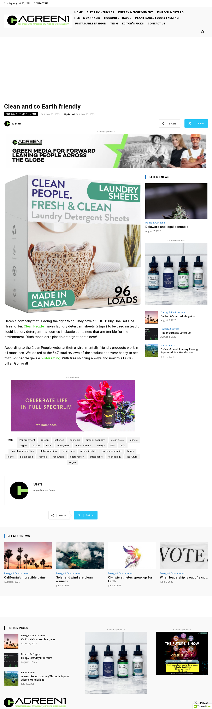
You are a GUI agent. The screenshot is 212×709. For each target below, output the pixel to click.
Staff (18, 123)
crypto (23, 445)
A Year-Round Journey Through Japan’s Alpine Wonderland (179, 351)
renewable (58, 456)
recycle (43, 456)
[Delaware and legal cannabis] (176, 201)
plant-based (26, 456)
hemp (130, 451)
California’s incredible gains (177, 316)
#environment (27, 440)
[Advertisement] (106, 68)
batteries (59, 440)
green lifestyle (88, 451)
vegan (72, 462)
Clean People (34, 326)
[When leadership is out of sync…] (184, 556)
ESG (112, 445)
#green (45, 440)
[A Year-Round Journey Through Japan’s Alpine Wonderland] (151, 350)
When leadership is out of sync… (184, 577)
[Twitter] (195, 703)
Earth (49, 445)
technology (114, 456)
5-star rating (50, 358)
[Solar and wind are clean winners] (80, 556)
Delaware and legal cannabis (166, 227)
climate (133, 440)
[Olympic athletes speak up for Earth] (132, 556)
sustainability (77, 456)
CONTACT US (41, 3)
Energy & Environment (21, 114)
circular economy (95, 440)
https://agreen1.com (44, 490)
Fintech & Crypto (169, 329)
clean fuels (117, 440)
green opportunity (112, 451)
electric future (83, 445)
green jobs (69, 451)
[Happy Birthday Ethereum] (151, 334)
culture (36, 445)
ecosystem (63, 445)
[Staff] (8, 124)
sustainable (96, 456)
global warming (48, 451)
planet (10, 456)
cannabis (75, 440)
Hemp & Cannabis (155, 222)
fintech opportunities (22, 451)
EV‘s (122, 445)
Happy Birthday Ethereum (175, 332)
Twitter (204, 702)
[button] (202, 31)
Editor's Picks (167, 345)
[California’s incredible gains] (151, 317)
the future (132, 456)
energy (101, 445)
